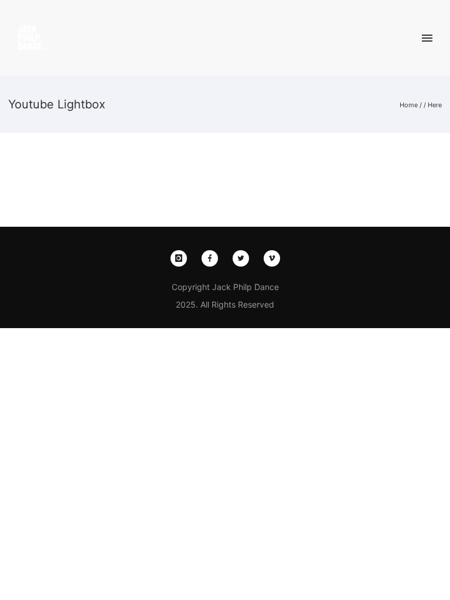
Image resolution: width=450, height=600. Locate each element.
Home (409, 105)
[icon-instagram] (182, 258)
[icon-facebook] (213, 258)
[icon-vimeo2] (272, 258)
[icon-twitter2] (244, 258)
